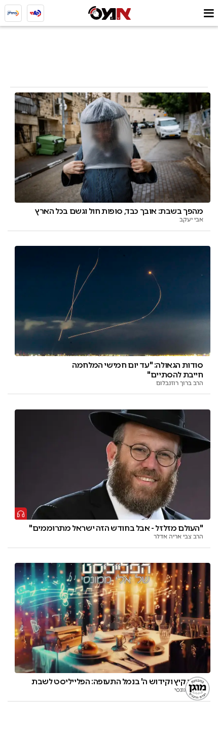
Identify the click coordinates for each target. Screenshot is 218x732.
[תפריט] (208, 13)
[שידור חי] (35, 13)
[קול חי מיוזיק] (13, 13)
